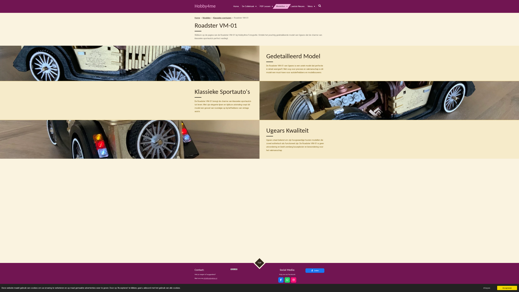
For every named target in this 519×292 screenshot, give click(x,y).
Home (197, 18)
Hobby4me (205, 6)
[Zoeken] (320, 6)
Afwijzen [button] (486, 288)
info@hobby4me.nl (210, 278)
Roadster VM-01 (241, 18)
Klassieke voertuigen (222, 18)
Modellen (207, 18)
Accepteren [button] (507, 288)
